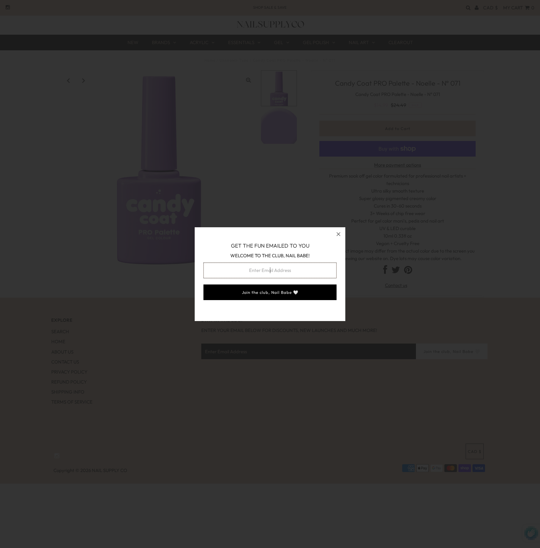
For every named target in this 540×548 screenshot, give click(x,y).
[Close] (338, 234)
